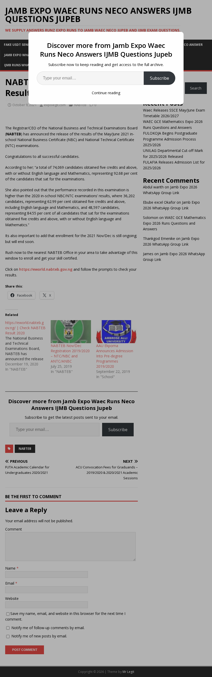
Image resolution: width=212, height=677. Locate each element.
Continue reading (106, 92)
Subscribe (159, 78)
